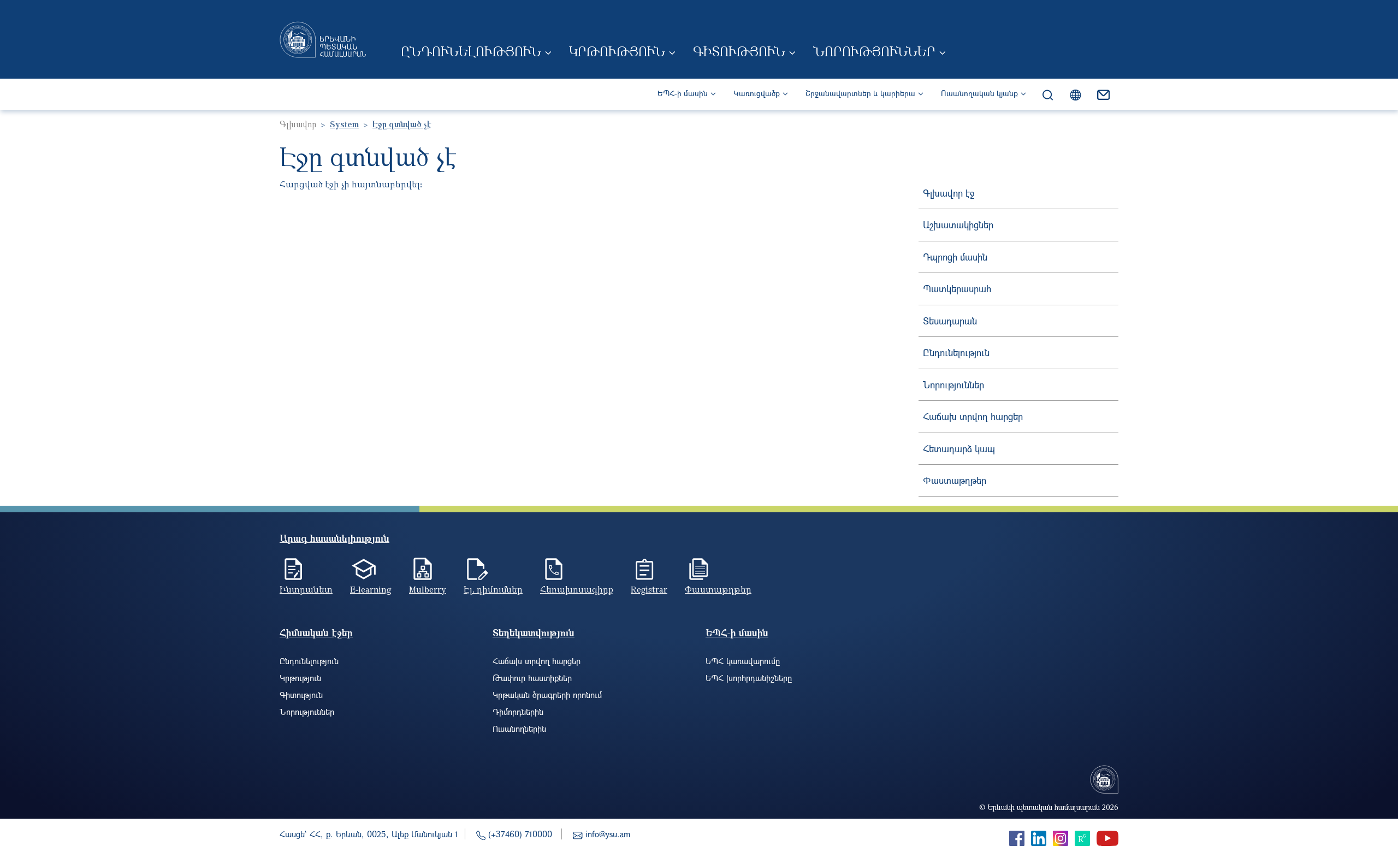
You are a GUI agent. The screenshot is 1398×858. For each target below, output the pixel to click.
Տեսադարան (950, 321)
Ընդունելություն (471, 51)
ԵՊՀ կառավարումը (743, 660)
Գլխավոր (298, 124)
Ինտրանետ (306, 589)
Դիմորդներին (518, 711)
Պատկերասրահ (957, 288)
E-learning (371, 589)
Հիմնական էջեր (316, 632)
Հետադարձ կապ (959, 448)
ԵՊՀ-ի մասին (682, 93)
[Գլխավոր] (323, 39)
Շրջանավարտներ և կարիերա (860, 93)
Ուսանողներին (519, 728)
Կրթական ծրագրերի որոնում (547, 694)
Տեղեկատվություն (533, 632)
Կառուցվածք (756, 93)
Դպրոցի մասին (955, 257)
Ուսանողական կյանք (979, 93)
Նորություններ (874, 51)
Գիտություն (739, 51)
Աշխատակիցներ (958, 224)
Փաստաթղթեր (954, 480)
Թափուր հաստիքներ (532, 677)
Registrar (649, 589)
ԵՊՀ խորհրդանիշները (749, 677)
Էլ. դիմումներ (493, 589)
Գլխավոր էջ (948, 193)
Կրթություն (617, 51)
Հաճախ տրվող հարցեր (973, 416)
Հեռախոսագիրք (576, 589)
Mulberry (427, 589)
